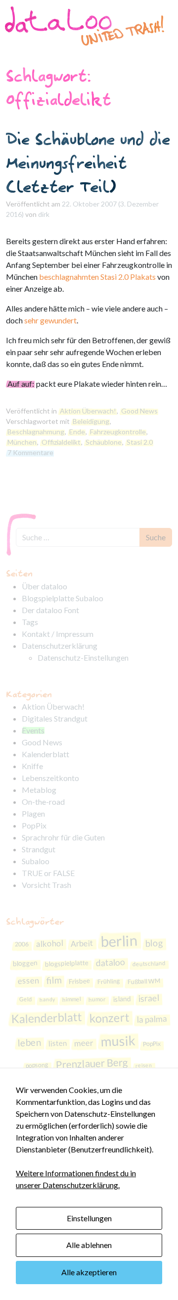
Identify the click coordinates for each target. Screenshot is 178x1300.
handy (46, 998)
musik (117, 1041)
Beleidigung (91, 421)
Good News (139, 411)
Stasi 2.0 (140, 442)
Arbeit (82, 943)
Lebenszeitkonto (50, 777)
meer (83, 1043)
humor (96, 998)
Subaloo (35, 861)
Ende (77, 431)
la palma (151, 1019)
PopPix (34, 825)
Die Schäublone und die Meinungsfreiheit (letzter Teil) (88, 163)
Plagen (33, 813)
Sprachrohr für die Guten (63, 837)
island (122, 998)
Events (33, 730)
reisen (143, 1064)
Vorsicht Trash (46, 884)
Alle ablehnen (89, 1244)
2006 (22, 944)
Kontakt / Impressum (57, 633)
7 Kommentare (30, 452)
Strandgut (38, 849)
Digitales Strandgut (55, 718)
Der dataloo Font (50, 610)
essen (29, 980)
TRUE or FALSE (48, 873)
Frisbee (79, 981)
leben (29, 1042)
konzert (109, 1018)
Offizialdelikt (61, 442)
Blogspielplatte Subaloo (62, 598)
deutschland (148, 963)
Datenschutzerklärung (59, 645)
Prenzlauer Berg (92, 1063)
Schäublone (104, 442)
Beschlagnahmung (35, 431)
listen (57, 1042)
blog (154, 942)
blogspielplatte (66, 963)
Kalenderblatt (45, 754)
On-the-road (43, 801)
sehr (31, 320)
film (54, 980)
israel (148, 997)
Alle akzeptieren (89, 1272)
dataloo (110, 962)
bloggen (25, 963)
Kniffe (32, 766)
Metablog (39, 789)
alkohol (50, 943)
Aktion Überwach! (88, 411)
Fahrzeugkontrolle (118, 431)
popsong (37, 1065)
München (22, 442)
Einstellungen (89, 1218)
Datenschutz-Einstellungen (83, 657)
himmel (71, 998)
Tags (30, 621)
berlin (119, 940)
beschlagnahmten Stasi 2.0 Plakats (97, 276)
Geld (25, 998)
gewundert (58, 320)
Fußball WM (144, 981)
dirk (43, 214)
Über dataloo (44, 586)
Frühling (108, 981)
